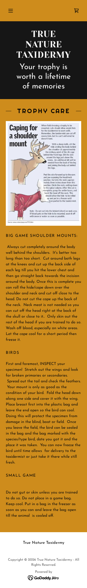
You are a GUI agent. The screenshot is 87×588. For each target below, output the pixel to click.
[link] (76, 10)
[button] (10, 10)
